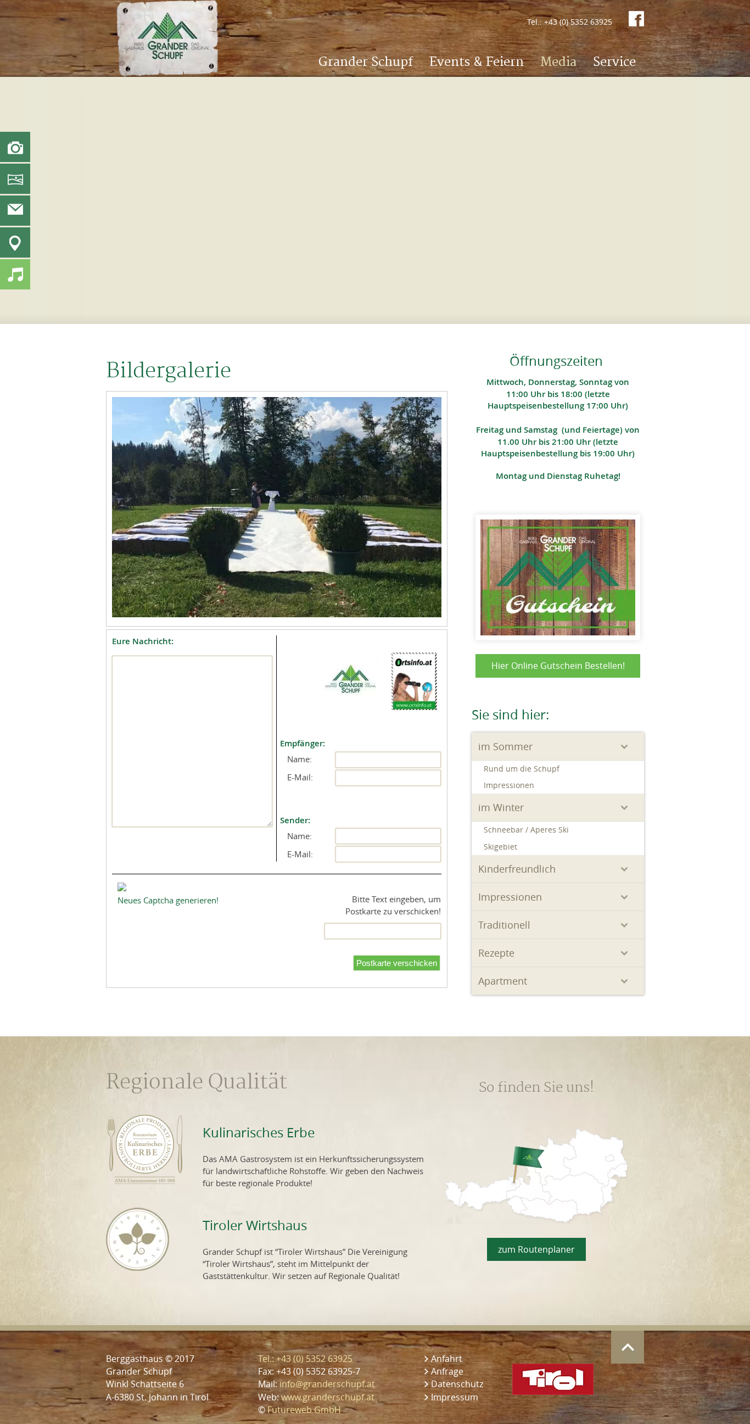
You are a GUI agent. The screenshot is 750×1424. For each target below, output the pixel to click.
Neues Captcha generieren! (168, 900)
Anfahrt (446, 1359)
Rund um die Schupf (521, 768)
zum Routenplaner (536, 1249)
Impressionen (509, 785)
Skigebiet (500, 846)
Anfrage (447, 1371)
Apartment (502, 980)
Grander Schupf (365, 62)
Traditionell (504, 924)
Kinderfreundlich (517, 868)
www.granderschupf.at (327, 1397)
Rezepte (496, 952)
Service (614, 62)
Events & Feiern (476, 62)
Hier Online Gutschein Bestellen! (558, 666)
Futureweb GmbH (304, 1410)
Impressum (454, 1397)
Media (558, 62)
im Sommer (505, 746)
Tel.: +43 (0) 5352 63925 (569, 21)
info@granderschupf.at (327, 1384)
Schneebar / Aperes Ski (526, 829)
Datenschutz (457, 1384)
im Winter (501, 807)
